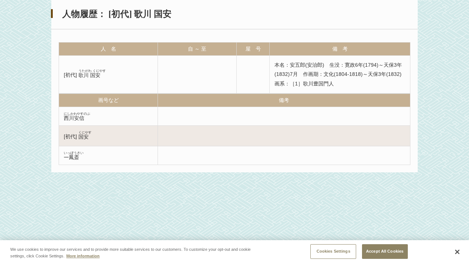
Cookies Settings (333, 251)
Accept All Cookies (384, 251)
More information (83, 256)
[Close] (457, 252)
